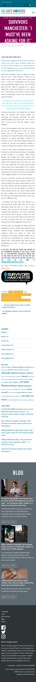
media (31, 379)
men (2, 382)
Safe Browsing (8, 2)
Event (2, 376)
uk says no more (24, 300)
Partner (5, 386)
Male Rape (5, 297)
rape (12, 389)
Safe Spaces (8, 5)
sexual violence (22, 392)
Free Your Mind (7, 376)
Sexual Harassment (12, 392)
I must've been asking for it (11, 294)
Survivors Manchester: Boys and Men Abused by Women (16, 306)
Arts (34, 367)
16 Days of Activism (25, 367)
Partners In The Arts (6, 389)
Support (29, 392)
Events (3, 341)
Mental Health (8, 382)
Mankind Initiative (24, 379)
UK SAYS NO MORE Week (13, 400)
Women (25, 400)
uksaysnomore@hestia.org (25, 674)
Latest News (18, 292)
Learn (3, 614)
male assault (26, 294)
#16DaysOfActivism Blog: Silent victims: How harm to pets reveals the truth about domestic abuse (17, 432)
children (10, 370)
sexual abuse (23, 389)
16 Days (15, 367)
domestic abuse (9, 372)
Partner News (6, 349)
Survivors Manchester (9, 300)
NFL (19, 382)
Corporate (26, 370)
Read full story (8, 522)
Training (20, 396)
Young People (30, 400)
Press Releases (6, 354)
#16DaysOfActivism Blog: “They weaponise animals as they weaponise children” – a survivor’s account (16, 442)
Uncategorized (6, 358)
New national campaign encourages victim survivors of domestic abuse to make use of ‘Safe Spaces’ (16, 423)
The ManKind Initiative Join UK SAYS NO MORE (16, 312)
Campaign (4, 611)
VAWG (21, 400)
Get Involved (5, 616)
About (3, 332)
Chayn (5, 370)
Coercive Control (18, 370)
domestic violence (25, 373)
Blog (10, 292)
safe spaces (17, 389)
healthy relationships (16, 376)
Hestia (25, 376)
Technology (15, 396)
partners (28, 385)
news (15, 382)
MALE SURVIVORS (15, 297)
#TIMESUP (9, 367)
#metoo (3, 367)
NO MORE (24, 382)
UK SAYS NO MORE (13, 12)
